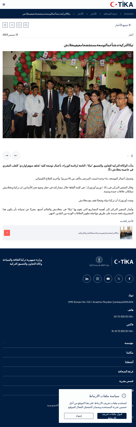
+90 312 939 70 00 (123, 316)
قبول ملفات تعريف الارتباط (112, 416)
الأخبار (94, 13)
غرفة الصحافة (110, 13)
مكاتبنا (129, 352)
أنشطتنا (129, 361)
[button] (16, 156)
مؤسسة (129, 342)
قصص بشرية (126, 380)
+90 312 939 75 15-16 (122, 330)
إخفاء (79, 415)
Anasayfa (128, 13)
